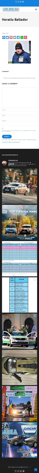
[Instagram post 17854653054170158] (19, 439)
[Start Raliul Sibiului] (19, 331)
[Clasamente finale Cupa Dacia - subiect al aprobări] (19, 258)
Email (4, 115)
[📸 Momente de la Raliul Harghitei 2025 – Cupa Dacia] (19, 186)
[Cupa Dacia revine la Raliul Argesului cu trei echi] (19, 403)
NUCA (29, 467)
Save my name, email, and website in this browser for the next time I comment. (19, 131)
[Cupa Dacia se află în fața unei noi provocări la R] (19, 295)
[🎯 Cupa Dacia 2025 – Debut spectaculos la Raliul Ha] (19, 222)
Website (4, 120)
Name (3, 109)
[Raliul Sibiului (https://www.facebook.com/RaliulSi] (19, 367)
